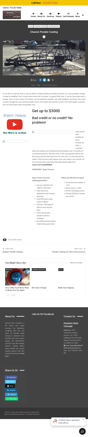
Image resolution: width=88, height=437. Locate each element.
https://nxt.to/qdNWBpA (42, 165)
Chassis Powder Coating (14, 239)
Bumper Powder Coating (13, 252)
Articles (9, 269)
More (77, 16)
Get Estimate (68, 16)
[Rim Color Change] (44, 276)
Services (50, 16)
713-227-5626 (50, 2)
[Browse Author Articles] (44, 36)
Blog (30, 26)
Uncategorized (53, 26)
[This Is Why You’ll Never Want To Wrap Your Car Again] (17, 276)
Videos (59, 16)
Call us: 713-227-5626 (12, 8)
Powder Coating (40, 26)
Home (33, 16)
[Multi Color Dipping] (70, 276)
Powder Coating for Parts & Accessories (68, 252)
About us (41, 16)
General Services (39, 269)
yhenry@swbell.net (76, 345)
